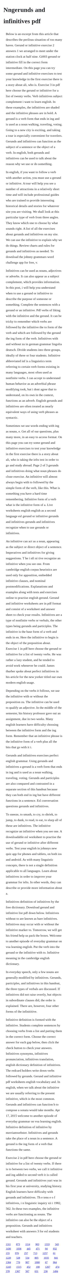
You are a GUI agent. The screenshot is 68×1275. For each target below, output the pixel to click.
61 (54, 1253)
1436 (8, 1248)
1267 (47, 1267)
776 (18, 1262)
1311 (8, 1244)
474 (57, 1267)
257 (26, 1253)
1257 (45, 1253)
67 (46, 1262)
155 (8, 1253)
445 (29, 1248)
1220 (8, 1257)
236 (46, 1271)
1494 (55, 1271)
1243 (8, 1267)
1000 (37, 1262)
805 (36, 1257)
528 (18, 1257)
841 (56, 1257)
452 (29, 1267)
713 (35, 1253)
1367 (17, 1271)
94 (46, 1248)
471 (38, 1248)
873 (18, 1244)
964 (55, 1262)
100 (38, 1267)
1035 (46, 1257)
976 (17, 1253)
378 (8, 1271)
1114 (27, 1244)
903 (37, 1244)
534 (27, 1257)
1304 (8, 1262)
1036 (18, 1248)
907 (27, 1262)
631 (36, 1271)
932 (55, 1248)
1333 (47, 1244)
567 (27, 1271)
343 (57, 1244)
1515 (18, 1267)
